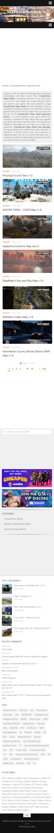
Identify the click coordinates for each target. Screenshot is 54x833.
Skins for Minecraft (16, 803)
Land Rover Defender (11, 723)
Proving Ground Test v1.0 (18, 175)
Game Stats (7, 715)
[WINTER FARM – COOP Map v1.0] (27, 190)
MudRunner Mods (10, 821)
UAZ (11, 754)
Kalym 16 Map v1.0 (22, 596)
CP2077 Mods (25, 794)
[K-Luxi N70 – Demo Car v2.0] (7, 621)
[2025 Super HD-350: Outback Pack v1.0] (7, 632)
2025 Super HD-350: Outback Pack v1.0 (32, 628)
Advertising (23, 827)
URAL (43, 754)
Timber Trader (21, 750)
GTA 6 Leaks (16, 781)
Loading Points (28, 723)
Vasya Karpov (16, 759)
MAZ (5, 728)
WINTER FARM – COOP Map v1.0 (22, 209)
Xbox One (20, 763)
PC (21, 732)
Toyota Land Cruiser (37, 750)
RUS (5, 737)
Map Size (41, 723)
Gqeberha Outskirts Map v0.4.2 (21, 246)
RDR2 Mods (24, 791)
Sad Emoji (6, 797)
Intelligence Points (10, 719)
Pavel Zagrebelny (10, 732)
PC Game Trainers (41, 794)
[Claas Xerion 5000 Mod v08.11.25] (7, 589)
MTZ (22, 728)
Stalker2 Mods (30, 781)
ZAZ (28, 763)
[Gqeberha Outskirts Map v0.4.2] (27, 226)
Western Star (8, 763)
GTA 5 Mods (7, 800)
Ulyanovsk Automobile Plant (27, 754)
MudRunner (32, 728)
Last (44, 369)
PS (44, 732)
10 (27, 369)
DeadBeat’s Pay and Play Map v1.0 (23, 280)
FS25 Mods (37, 788)
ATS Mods (36, 784)
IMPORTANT (26, 715)
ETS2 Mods (26, 784)
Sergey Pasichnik (24, 737)
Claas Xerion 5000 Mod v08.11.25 (29, 585)
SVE (11, 750)
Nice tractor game (10, 671)
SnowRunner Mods (42, 821)
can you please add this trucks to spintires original (24, 656)
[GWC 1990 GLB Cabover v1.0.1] (7, 610)
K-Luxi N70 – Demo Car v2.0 (27, 617)
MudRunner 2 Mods (26, 821)
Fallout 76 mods (39, 791)
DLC (32, 710)
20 (32, 369)
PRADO (37, 732)
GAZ (16, 715)
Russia (12, 737)
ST (20, 745)
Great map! (7, 649)
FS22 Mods (13, 788)
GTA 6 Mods (24, 788)
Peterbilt (28, 732)
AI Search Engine (21, 810)
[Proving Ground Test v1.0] (27, 156)
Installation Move (41, 715)
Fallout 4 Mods (37, 800)
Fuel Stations (42, 710)
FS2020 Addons (21, 800)
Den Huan (23, 710)
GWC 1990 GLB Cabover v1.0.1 (28, 607)
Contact (32, 827)
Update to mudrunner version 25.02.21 (20, 663)
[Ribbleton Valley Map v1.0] (27, 297)
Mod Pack (14, 728)
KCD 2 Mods (7, 778)
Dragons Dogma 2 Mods (13, 807)
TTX (4, 754)
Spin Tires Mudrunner (31, 741)
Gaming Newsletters (21, 797)
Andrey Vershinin (10, 710)
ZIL (34, 763)
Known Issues (35, 719)
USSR (5, 759)
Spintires (37, 737)
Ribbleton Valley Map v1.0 (18, 317)
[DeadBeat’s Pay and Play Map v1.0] (27, 261)
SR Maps (6, 171)
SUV (5, 750)
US (49, 754)
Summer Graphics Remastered (36, 745)
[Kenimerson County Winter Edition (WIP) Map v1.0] (27, 332)
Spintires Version (9, 745)
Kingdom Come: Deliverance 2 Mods (30, 778)
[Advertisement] (27, 56)
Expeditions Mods (10, 791)
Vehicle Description (31, 759)
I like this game (9, 678)
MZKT (42, 728)
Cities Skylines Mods (41, 797)
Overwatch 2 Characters (37, 803)
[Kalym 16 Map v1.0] (7, 599)
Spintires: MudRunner (11, 741)
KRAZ (45, 719)
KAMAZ (23, 719)
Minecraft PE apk (9, 794)
